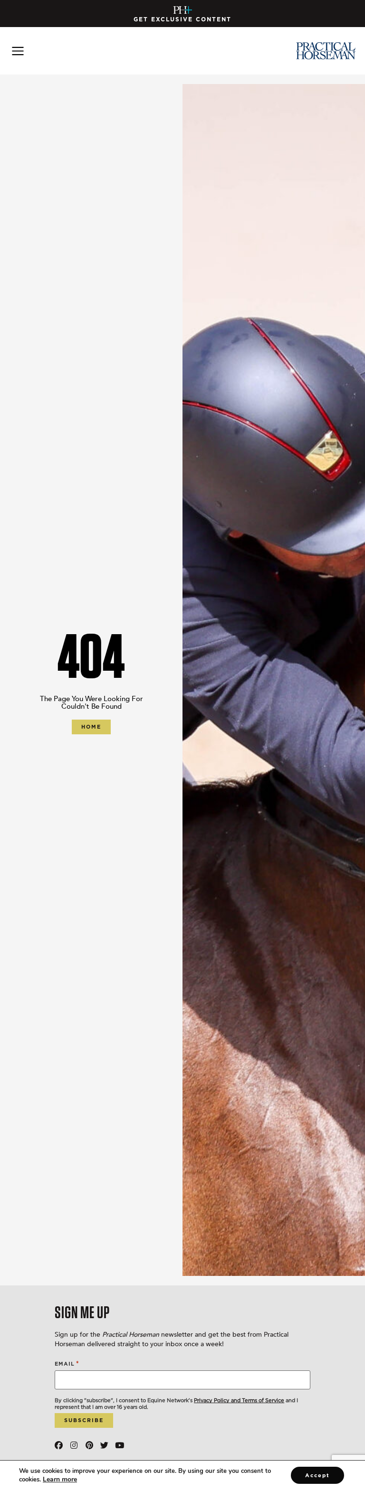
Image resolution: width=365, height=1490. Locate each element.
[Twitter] (104, 1445)
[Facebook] (59, 1445)
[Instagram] (74, 1445)
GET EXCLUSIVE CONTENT (182, 19)
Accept (317, 1475)
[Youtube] (119, 1445)
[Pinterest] (89, 1445)
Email (67, 1363)
